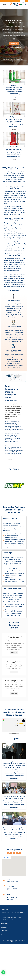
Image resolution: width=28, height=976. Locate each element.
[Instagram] (11, 853)
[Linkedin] (17, 853)
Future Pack (14, 941)
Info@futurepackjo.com (13, 881)
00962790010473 (12, 897)
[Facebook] (8, 853)
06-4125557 (10, 899)
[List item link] (14, 917)
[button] (3, 972)
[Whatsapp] (19, 853)
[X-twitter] (14, 853)
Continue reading (14, 778)
